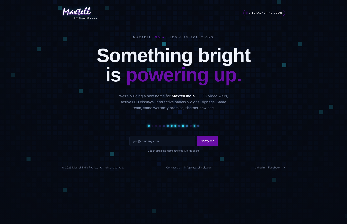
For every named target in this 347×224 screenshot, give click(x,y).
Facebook (274, 167)
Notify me (207, 141)
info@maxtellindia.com (198, 167)
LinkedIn (259, 167)
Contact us (173, 167)
